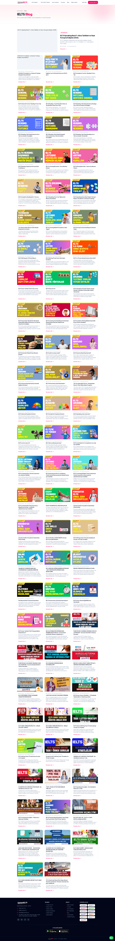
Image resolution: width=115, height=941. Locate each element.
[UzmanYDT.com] (83, 914)
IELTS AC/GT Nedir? (45, 2)
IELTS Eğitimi (35, 2)
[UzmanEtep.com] (91, 917)
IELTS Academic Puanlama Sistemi (55, 414)
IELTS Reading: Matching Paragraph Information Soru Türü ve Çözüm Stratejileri (55, 136)
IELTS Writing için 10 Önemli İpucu (27, 258)
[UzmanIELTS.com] (83, 908)
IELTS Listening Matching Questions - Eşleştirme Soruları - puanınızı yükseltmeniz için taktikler (28, 507)
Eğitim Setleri (74, 2)
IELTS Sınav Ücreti (50, 288)
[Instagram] (18, 919)
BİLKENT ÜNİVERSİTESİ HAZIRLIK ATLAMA (83, 568)
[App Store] (63, 931)
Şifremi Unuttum (49, 908)
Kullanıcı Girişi (49, 906)
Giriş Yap (84, 2)
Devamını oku (21, 81)
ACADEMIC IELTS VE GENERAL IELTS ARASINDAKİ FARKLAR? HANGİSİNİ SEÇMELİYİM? (55, 849)
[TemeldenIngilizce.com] (83, 911)
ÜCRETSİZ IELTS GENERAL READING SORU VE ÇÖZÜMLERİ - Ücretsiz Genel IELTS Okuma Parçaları (84, 632)
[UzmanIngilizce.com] (83, 905)
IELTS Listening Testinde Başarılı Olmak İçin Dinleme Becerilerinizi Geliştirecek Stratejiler (57, 322)
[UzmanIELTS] (22, 2)
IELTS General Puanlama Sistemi (27, 414)
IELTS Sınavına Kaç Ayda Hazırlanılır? (55, 383)
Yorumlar (63, 2)
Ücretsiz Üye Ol (93, 2)
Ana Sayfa (20, 10)
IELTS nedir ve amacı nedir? (53, 353)
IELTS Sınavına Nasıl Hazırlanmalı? (82, 353)
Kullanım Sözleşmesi (50, 910)
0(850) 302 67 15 (22, 910)
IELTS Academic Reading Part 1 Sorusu (28, 197)
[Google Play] (51, 931)
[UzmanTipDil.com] (91, 908)
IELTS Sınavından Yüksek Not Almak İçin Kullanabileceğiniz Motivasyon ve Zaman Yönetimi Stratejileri (29, 322)
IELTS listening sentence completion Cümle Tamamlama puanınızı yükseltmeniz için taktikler (57, 475)
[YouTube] (21, 919)
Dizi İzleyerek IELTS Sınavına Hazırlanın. (28, 600)
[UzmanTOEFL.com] (91, 911)
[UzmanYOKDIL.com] (83, 917)
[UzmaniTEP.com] (83, 920)
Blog (68, 2)
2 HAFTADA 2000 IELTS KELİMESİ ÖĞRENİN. (57, 695)
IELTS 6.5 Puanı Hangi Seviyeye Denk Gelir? (84, 258)
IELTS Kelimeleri (70, 910)
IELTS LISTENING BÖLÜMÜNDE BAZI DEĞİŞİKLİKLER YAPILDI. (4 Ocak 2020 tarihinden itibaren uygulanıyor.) (56, 632)
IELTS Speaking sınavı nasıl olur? (81, 414)
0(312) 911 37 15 (22, 908)
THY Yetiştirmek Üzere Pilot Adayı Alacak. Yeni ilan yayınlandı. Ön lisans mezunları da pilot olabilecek (57, 881)
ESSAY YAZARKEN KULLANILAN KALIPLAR (56, 505)
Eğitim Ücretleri (70, 904)
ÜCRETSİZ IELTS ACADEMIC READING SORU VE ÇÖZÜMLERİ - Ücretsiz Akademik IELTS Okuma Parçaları (29, 664)
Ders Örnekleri (55, 2)
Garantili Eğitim (70, 914)
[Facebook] (25, 919)
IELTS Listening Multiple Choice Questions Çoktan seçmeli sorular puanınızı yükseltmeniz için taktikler (84, 475)
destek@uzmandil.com (24, 912)
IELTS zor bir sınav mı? (24, 443)
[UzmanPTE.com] (91, 905)
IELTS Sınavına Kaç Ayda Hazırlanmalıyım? (57, 600)
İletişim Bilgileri (49, 914)
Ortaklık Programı (71, 916)
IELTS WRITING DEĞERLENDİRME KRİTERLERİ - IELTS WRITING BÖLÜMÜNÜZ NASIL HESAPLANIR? (57, 570)
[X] (28, 919)
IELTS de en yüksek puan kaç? (53, 443)
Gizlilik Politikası (49, 912)
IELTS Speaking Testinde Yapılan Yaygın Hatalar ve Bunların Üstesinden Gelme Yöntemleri (83, 290)
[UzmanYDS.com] (91, 914)
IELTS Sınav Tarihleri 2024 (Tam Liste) (28, 288)
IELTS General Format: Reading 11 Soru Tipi (29, 103)
